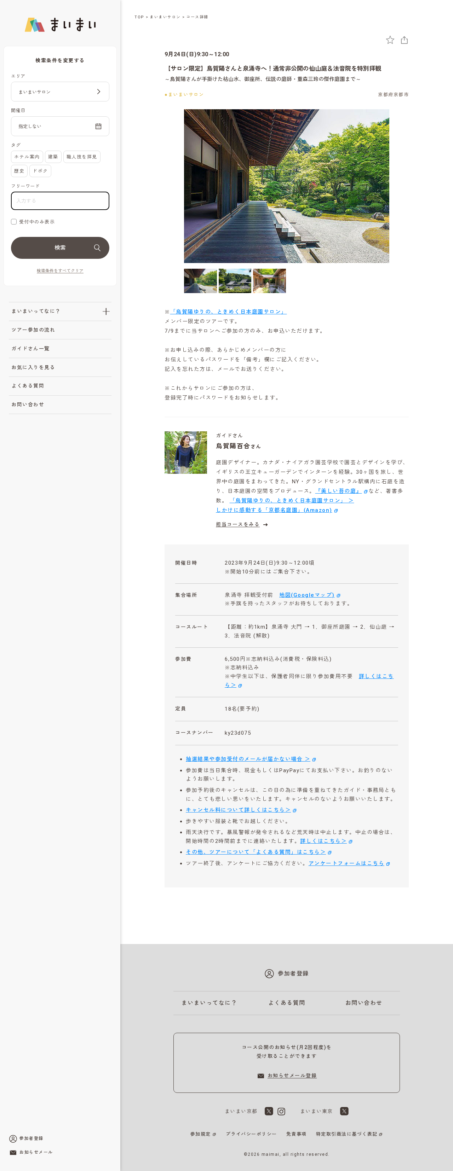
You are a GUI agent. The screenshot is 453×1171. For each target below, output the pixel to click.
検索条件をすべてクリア (60, 270)
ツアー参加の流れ (33, 330)
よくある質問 (27, 386)
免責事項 (296, 1134)
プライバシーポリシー (251, 1134)
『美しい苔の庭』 (338, 491)
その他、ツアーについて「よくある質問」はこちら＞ (256, 852)
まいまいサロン (165, 17)
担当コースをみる (238, 524)
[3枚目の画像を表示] (269, 281)
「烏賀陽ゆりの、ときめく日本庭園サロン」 (228, 312)
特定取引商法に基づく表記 (347, 1134)
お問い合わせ (27, 404)
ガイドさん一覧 (30, 348)
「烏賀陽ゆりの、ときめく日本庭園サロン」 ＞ (292, 500)
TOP (139, 17)
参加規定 (200, 1134)
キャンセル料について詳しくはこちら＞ (238, 810)
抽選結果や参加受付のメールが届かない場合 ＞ (248, 759)
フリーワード (25, 186)
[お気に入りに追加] (390, 39)
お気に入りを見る (33, 367)
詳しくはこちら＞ (323, 841)
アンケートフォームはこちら (347, 863)
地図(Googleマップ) (307, 595)
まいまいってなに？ (36, 311)
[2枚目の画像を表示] (235, 281)
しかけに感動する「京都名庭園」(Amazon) (274, 510)
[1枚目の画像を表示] (200, 281)
